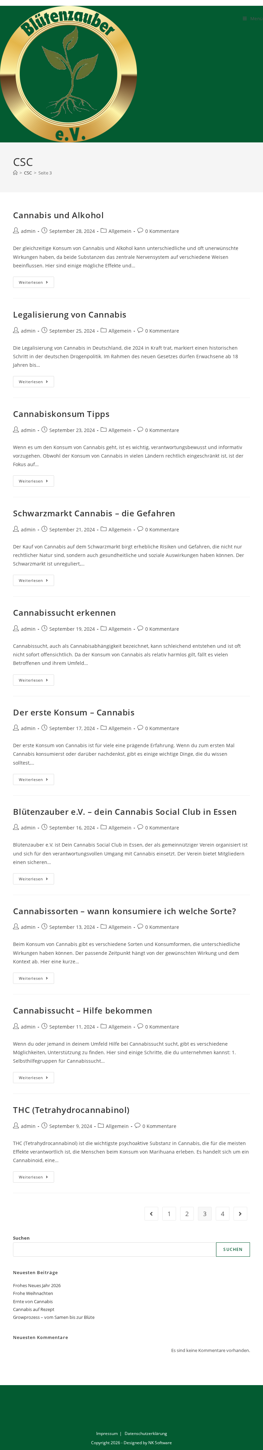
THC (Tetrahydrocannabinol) (71, 1109)
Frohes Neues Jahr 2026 (37, 1285)
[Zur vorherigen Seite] (151, 1214)
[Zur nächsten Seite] (240, 1214)
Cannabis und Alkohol (58, 215)
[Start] (15, 173)
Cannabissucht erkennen (64, 612)
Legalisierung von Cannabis (70, 314)
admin (28, 231)
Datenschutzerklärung (146, 1433)
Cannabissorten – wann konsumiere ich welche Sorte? (124, 911)
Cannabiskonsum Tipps (61, 413)
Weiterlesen (36, 281)
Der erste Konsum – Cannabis (74, 712)
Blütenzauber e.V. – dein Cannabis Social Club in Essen (125, 811)
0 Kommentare (162, 231)
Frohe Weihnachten (33, 1293)
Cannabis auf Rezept (33, 1309)
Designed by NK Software (148, 1443)
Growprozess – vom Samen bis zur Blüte (54, 1317)
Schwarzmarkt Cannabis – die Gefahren (94, 513)
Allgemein (120, 231)
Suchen (21, 1238)
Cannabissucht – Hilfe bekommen (82, 1010)
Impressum (107, 1433)
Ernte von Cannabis (33, 1301)
